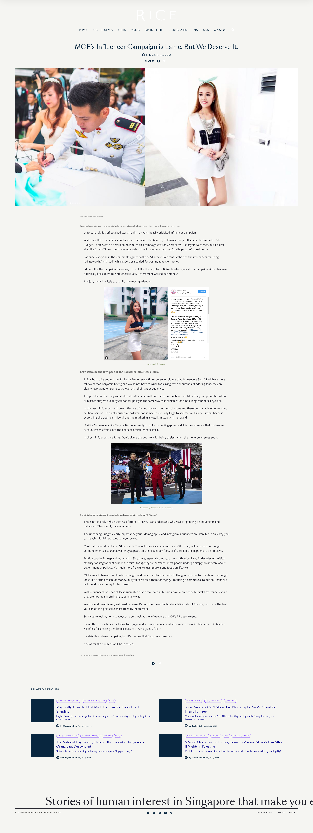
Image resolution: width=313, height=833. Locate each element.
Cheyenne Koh (70, 726)
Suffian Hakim (198, 758)
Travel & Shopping (241, 736)
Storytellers (154, 30)
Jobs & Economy (213, 701)
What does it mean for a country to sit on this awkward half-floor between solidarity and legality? (233, 751)
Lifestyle (107, 736)
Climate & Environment (69, 701)
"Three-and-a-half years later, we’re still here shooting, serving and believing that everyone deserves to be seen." (229, 718)
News (111, 701)
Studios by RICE (178, 30)
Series (122, 30)
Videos (135, 30)
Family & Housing (194, 701)
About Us (220, 30)
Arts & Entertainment (68, 736)
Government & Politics (94, 701)
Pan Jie (152, 55)
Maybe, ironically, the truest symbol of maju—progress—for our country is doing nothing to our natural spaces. (103, 718)
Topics (83, 30)
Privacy (293, 813)
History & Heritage (90, 736)
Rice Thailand (265, 813)
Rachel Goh (197, 726)
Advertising (201, 30)
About (281, 813)
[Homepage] (156, 16)
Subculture (230, 701)
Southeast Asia (103, 30)
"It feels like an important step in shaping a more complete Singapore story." (94, 751)
